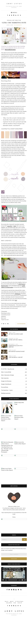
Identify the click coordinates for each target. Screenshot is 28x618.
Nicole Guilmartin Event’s (10, 49)
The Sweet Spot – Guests (7, 390)
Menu (14, 12)
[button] (14, 574)
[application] (14, 574)
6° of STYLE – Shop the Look (7, 369)
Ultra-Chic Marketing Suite (14, 23)
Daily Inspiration (5, 378)
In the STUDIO (19, 601)
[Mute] (22, 580)
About (12, 601)
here (16, 300)
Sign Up (20, 602)
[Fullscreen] (25, 580)
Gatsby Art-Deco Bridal (15, 340)
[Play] (3, 580)
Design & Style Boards (6, 384)
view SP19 (9, 226)
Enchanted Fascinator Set (17, 351)
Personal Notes (4, 387)
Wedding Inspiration (5, 393)
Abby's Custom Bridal (6, 372)
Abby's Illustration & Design (7, 375)
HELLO (6, 601)
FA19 (15, 226)
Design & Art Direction (14, 20)
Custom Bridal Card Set (16, 357)
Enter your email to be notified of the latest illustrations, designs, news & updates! (13, 549)
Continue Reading (21, 323)
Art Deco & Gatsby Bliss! (16, 334)
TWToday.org (17, 293)
